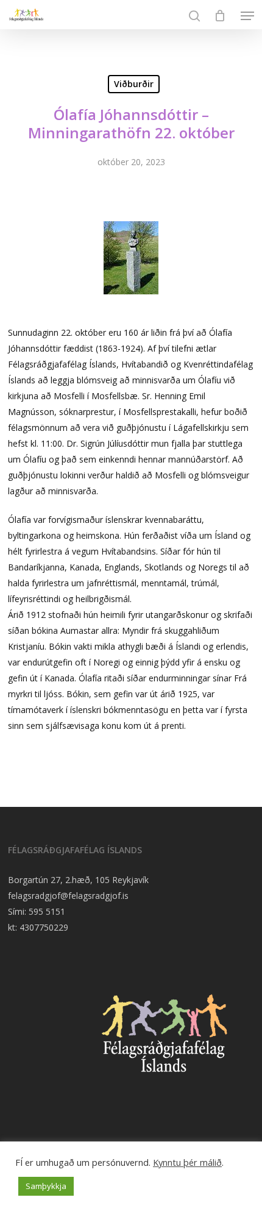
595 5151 (47, 911)
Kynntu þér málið (187, 1162)
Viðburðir (134, 84)
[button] (247, 16)
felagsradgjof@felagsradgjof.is (68, 895)
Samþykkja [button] (46, 1185)
